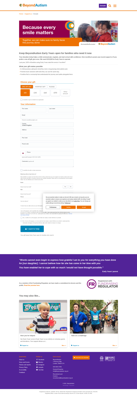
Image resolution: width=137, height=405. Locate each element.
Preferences (53, 207)
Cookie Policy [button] (76, 201)
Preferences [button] (67, 203)
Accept (84, 207)
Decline (68, 207)
